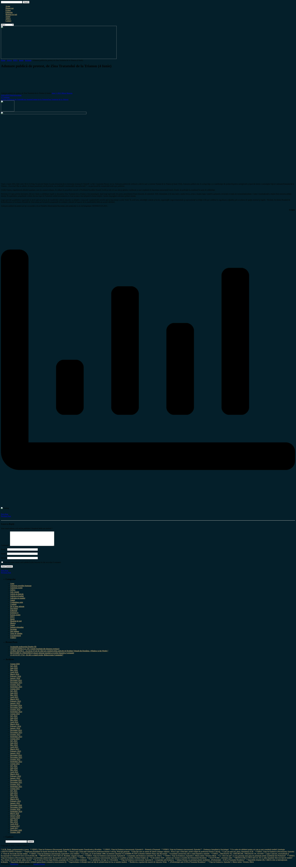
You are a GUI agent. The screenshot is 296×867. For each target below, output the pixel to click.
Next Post (4, 514)
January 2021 (15, 803)
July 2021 (13, 791)
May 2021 (14, 795)
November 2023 (16, 732)
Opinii (12, 625)
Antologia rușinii (16, 588)
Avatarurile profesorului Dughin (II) (23, 647)
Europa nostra (15, 615)
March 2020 (14, 814)
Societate (28, 60)
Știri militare (14, 631)
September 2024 (16, 712)
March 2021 (14, 799)
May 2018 (14, 822)
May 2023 (14, 745)
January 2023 (15, 753)
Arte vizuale (14, 592)
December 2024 (16, 705)
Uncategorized (15, 636)
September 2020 (16, 811)
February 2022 (15, 776)
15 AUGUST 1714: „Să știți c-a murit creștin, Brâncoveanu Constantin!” (36, 655)
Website (4, 558)
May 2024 (14, 720)
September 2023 (16, 737)
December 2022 (16, 755)
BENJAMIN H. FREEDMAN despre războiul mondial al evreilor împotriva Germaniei (42, 653)
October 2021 (15, 784)
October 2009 (15, 832)
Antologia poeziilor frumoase (20, 586)
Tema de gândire (16, 633)
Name (4, 549)
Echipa (8, 10)
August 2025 (15, 689)
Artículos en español (17, 598)
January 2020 (15, 816)
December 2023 (16, 730)
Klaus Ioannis (27, 99)
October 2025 (15, 685)
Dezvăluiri (14, 608)
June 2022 (14, 768)
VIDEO (13, 638)
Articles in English (17, 596)
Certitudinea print (16, 602)
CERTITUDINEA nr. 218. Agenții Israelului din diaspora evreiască (34, 649)
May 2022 (14, 770)
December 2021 (16, 780)
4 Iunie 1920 (5, 99)
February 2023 (15, 751)
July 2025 (13, 691)
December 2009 (16, 830)
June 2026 (14, 668)
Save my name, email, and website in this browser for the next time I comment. (32, 562)
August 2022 (15, 764)
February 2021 (15, 801)
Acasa (8, 6)
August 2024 (15, 714)
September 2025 (16, 687)
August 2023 (15, 739)
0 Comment (5, 97)
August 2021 (15, 789)
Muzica (13, 623)
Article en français (16, 594)
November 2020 (16, 807)
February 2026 (15, 676)
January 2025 (15, 703)
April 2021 (14, 797)
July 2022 (13, 766)
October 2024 (15, 710)
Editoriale (9, 12)
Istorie (21, 60)
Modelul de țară (11, 14)
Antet (12, 584)
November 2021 (16, 782)
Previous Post (6, 516)
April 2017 (14, 828)
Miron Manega (67, 93)
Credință (13, 604)
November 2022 (16, 757)
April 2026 (14, 672)
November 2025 (16, 683)
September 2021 (16, 787)
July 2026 (13, 666)
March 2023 (14, 749)
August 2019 (15, 818)
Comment (5, 545)
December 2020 (16, 805)
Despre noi (10, 8)
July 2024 (13, 716)
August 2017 (15, 826)
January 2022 (15, 778)
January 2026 (15, 678)
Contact (8, 21)
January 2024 (15, 728)
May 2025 (14, 695)
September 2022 (16, 762)
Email (4, 554)
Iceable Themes (39, 864)
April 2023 (14, 747)
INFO (15, 60)
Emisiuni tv (14, 613)
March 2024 (14, 724)
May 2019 (14, 820)
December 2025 (16, 680)
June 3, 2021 (57, 93)
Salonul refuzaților (17, 627)
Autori (8, 17)
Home (3, 60)
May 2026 (14, 670)
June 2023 (14, 743)
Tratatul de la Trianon (40, 99)
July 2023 (13, 741)
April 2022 (14, 772)
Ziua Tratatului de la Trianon (58, 99)
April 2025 (14, 697)
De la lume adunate (17, 606)
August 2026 (15, 664)
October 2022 (15, 759)
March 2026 (14, 674)
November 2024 (16, 708)
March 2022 (14, 774)
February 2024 (15, 726)
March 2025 (14, 699)
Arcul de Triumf (16, 99)
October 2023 (15, 735)
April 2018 (14, 824)
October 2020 (15, 809)
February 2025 (15, 701)
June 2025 (14, 693)
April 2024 (14, 722)
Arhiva (8, 19)
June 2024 (14, 718)
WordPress (14, 864)
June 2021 (14, 793)
